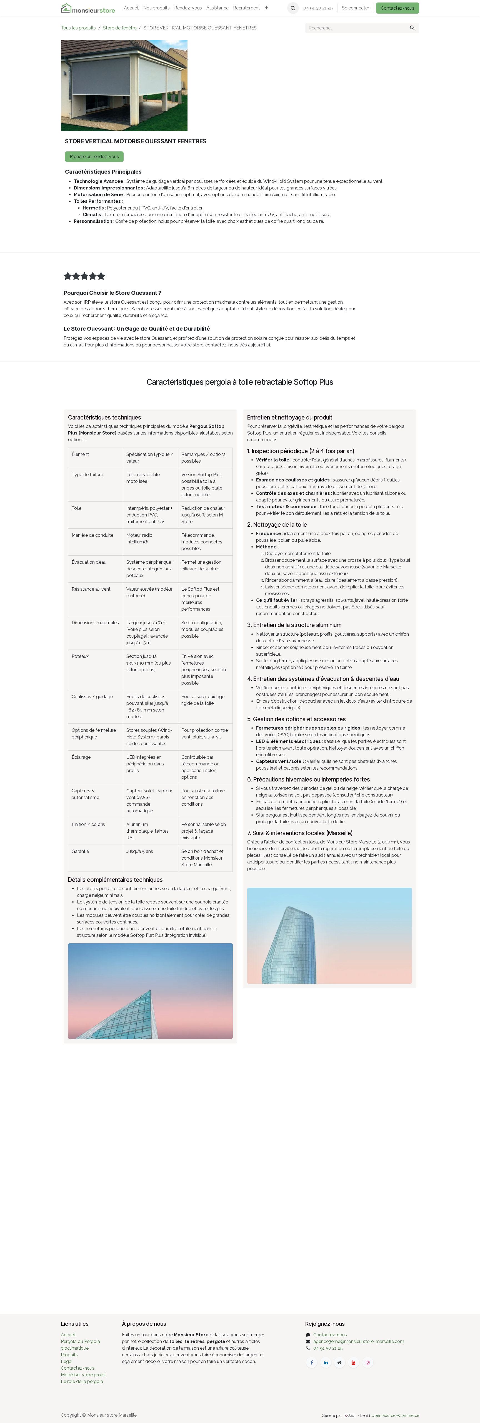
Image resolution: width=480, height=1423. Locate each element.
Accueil (68, 1334)
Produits (69, 1354)
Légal (66, 1361)
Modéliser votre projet (83, 1374)
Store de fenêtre (119, 28)
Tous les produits (78, 28)
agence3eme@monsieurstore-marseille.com (358, 1341)
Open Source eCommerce (395, 1415)
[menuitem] (131, 8)
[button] (293, 8)
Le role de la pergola (82, 1381)
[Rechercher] (412, 28)
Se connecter (355, 8)
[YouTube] (353, 1362)
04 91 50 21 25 (328, 1348)
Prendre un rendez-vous (94, 156)
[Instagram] (367, 1362)
